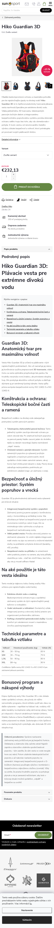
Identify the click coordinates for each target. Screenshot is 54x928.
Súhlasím (27, 919)
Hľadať (46, 10)
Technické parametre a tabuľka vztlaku (23, 329)
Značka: (7, 206)
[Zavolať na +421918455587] (33, 4)
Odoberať (43, 835)
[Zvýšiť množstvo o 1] (13, 174)
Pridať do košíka (29, 187)
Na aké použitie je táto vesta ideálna (22, 325)
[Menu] (50, 3)
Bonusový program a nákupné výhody (23, 333)
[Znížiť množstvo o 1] (13, 178)
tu (31, 903)
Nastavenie (27, 910)
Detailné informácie (10, 139)
